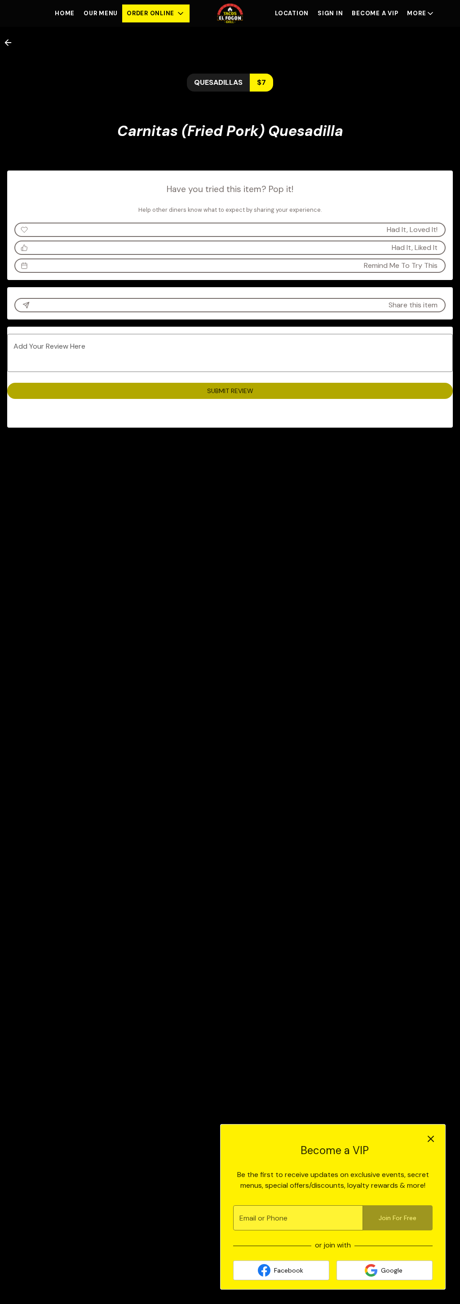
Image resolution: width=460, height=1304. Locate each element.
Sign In (330, 13)
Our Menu (101, 13)
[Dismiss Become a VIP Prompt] (431, 1139)
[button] (156, 13)
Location (292, 13)
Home (65, 13)
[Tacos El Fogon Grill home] (230, 13)
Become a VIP (375, 13)
